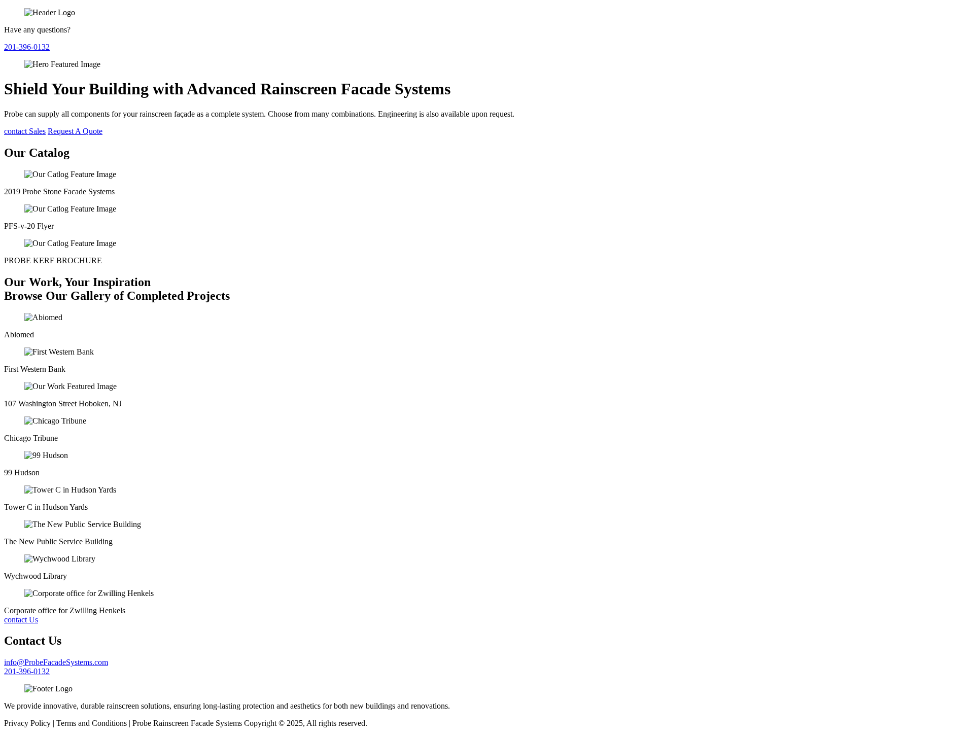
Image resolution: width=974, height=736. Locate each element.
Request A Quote (75, 131)
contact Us (21, 619)
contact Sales (25, 131)
